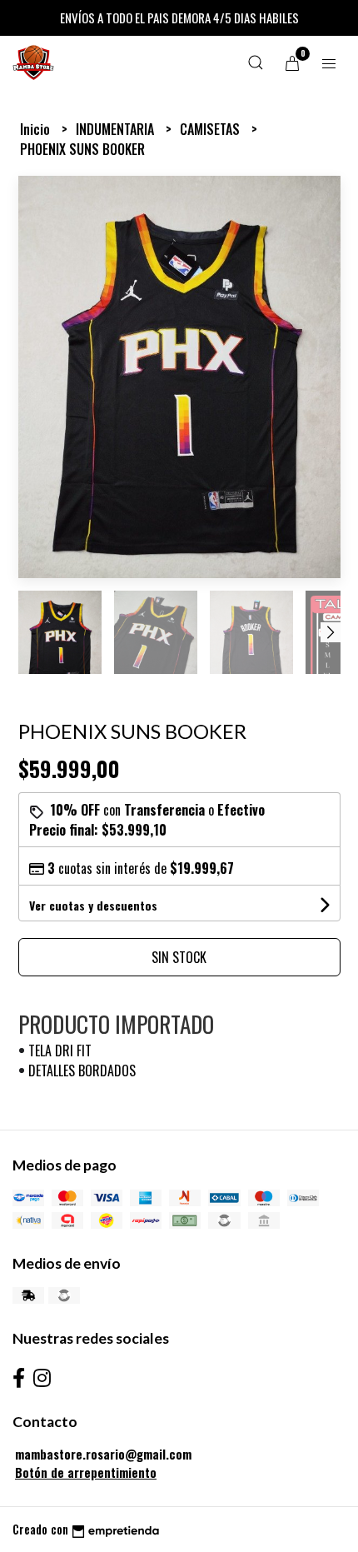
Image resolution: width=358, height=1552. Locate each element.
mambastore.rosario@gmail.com (103, 1454)
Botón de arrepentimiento (86, 1472)
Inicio (36, 129)
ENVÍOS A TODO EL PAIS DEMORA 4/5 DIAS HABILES (179, 17)
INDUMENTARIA (116, 129)
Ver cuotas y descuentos (93, 905)
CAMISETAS (211, 129)
